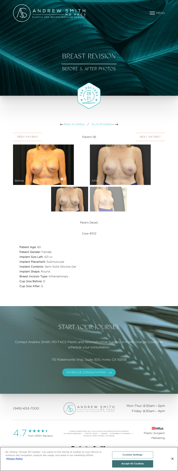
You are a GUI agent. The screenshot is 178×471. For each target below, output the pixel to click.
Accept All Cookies (132, 464)
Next (150, 137)
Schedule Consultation (86, 372)
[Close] (172, 458)
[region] (89, 459)
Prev (27, 137)
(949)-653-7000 (26, 408)
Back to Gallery (74, 124)
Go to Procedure (103, 124)
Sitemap (104, 433)
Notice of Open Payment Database (98, 436)
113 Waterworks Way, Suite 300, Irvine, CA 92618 (89, 359)
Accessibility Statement (120, 433)
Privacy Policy (91, 433)
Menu (160, 13)
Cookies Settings (133, 455)
